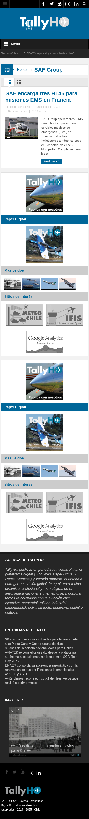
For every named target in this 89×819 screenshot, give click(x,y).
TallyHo (26, 106)
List (19, 83)
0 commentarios (17, 111)
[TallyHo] (44, 23)
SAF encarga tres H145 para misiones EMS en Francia (41, 96)
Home (22, 70)
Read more (50, 161)
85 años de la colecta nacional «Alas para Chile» (39, 648)
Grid (9, 83)
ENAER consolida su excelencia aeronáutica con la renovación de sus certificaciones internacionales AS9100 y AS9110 (41, 669)
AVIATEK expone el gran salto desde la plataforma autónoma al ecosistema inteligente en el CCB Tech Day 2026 (41, 656)
